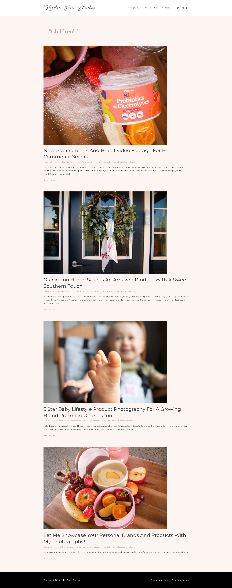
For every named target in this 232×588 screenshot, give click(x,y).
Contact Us (167, 8)
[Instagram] (182, 8)
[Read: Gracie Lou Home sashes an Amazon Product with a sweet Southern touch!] (105, 232)
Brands (65, 162)
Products (86, 162)
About (148, 8)
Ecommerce (75, 162)
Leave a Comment (52, 162)
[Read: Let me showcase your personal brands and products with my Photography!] (105, 488)
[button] (140, 8)
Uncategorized (98, 162)
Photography (133, 8)
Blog (156, 8)
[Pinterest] (178, 8)
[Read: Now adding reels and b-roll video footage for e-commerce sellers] (105, 95)
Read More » (49, 180)
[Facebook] (187, 8)
